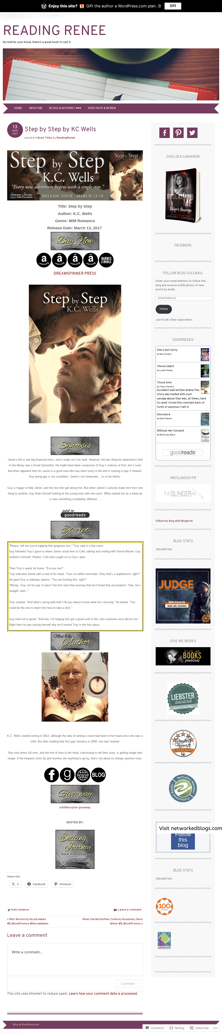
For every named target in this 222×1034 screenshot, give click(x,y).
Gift (173, 6)
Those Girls (164, 382)
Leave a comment (130, 910)
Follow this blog (183, 839)
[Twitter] (192, 133)
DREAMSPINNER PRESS (75, 273)
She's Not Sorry (167, 350)
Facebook (183, 245)
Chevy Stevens (167, 386)
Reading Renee (54, 31)
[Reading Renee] (111, 101)
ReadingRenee (66, 138)
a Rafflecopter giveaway (75, 807)
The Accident (165, 366)
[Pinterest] (178, 133)
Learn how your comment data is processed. (103, 994)
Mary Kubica (165, 354)
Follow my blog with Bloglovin (174, 521)
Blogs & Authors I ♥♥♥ (65, 108)
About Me (35, 108)
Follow (164, 309)
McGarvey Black (167, 434)
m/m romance (20, 910)
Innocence (163, 414)
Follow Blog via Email (183, 273)
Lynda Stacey (166, 370)
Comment (128, 983)
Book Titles (45, 138)
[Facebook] (164, 133)
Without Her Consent (170, 431)
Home (18, 108)
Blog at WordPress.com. (26, 1024)
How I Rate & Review (102, 108)
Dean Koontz (166, 418)
